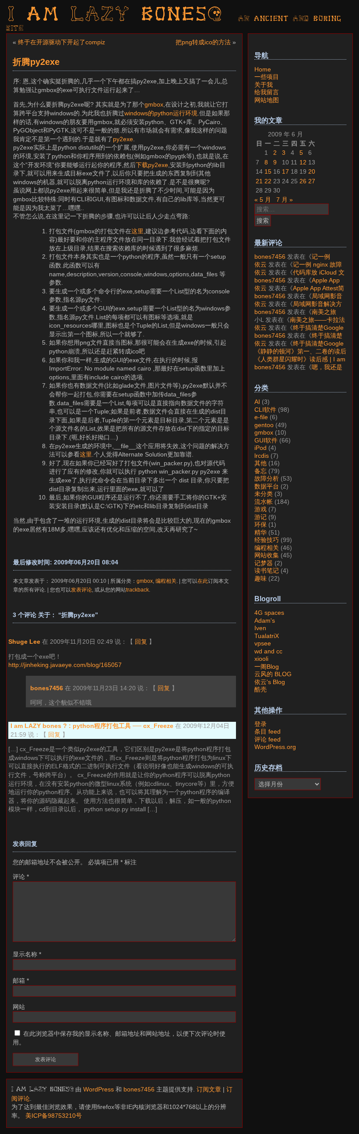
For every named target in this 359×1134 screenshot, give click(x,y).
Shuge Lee (24, 641)
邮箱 (21, 980)
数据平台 (266, 486)
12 (302, 162)
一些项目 (266, 76)
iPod (260, 447)
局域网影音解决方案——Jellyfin (298, 299)
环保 (260, 524)
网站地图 (266, 99)
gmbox (153, 104)
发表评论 (81, 589)
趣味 (260, 578)
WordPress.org (275, 746)
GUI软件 (266, 440)
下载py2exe (152, 164)
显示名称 (27, 954)
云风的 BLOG (273, 674)
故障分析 (266, 478)
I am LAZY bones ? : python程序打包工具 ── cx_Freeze (92, 725)
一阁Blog (266, 666)
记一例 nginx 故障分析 (292, 260)
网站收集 (266, 555)
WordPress (98, 1089)
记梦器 (263, 563)
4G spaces (269, 612)
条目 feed (267, 731)
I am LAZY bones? (115, 15)
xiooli (261, 658)
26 (302, 181)
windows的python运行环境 (160, 113)
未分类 (263, 493)
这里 (137, 231)
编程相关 (165, 581)
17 (285, 171)
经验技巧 (266, 539)
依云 (260, 264)
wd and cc (268, 651)
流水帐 (263, 501)
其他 (260, 463)
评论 (21, 876)
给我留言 (266, 92)
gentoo (264, 424)
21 (259, 181)
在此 (202, 581)
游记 (260, 517)
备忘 (260, 470)
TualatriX (266, 635)
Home (262, 69)
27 (311, 181)
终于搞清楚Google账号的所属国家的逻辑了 (299, 331)
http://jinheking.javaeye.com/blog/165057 (65, 664)
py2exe (123, 139)
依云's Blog (269, 681)
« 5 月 (262, 199)
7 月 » (284, 199)
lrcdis (261, 455)
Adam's (264, 620)
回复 (141, 641)
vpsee (262, 643)
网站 (19, 1006)
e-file (261, 417)
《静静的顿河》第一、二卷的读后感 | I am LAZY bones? (300, 355)
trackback (137, 589)
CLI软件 (265, 409)
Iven (260, 627)
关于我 (263, 84)
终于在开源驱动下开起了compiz (61, 42)
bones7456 (46, 688)
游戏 (260, 509)
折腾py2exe (36, 62)
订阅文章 (209, 1089)
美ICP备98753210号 (53, 1115)
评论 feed (267, 739)
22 (267, 181)
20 (311, 171)
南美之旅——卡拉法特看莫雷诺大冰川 (295, 315)
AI (257, 401)
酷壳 (260, 689)
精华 (260, 532)
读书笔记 (266, 570)
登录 (260, 723)
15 (267, 171)
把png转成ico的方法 (203, 42)
